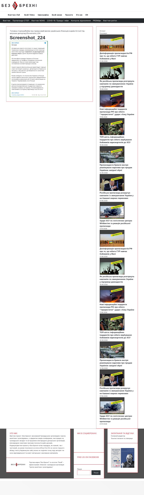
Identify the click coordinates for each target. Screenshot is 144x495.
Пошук (79, 469)
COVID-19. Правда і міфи (58, 20)
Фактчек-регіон (110, 20)
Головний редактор (118, 436)
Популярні (103, 33)
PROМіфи (97, 20)
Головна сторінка (17, 31)
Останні (102, 31)
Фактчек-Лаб (14, 15)
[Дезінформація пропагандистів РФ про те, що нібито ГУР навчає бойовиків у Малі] (112, 51)
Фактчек (6, 20)
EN (87, 15)
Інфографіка (43, 15)
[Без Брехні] (19, 6)
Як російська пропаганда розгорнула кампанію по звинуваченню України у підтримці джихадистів (117, 84)
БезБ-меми (57, 15)
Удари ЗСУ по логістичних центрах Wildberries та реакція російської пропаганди (116, 223)
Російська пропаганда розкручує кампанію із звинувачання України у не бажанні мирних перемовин (116, 195)
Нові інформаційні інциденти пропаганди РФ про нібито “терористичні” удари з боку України (117, 112)
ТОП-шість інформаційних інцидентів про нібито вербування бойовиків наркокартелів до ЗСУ (116, 139)
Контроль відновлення (81, 20)
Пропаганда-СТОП (21, 20)
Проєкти (69, 15)
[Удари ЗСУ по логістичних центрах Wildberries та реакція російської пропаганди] (112, 218)
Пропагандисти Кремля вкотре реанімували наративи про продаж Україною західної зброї (116, 167)
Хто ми (79, 15)
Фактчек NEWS (38, 20)
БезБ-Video (29, 15)
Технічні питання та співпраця (122, 438)
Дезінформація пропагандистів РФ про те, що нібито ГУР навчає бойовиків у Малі (116, 56)
